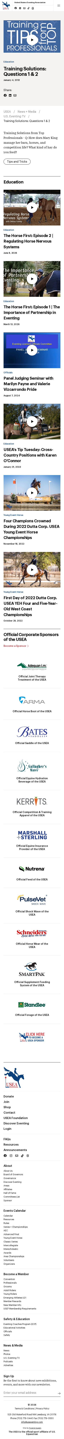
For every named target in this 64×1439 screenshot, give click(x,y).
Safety (7, 1335)
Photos (7, 1354)
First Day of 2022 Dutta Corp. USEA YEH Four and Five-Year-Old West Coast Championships (30, 606)
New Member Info (12, 1305)
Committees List (12, 1197)
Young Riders (10, 1294)
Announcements (15, 1150)
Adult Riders (10, 1290)
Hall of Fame (10, 1193)
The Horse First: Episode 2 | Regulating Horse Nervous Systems (28, 241)
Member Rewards (12, 1301)
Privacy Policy (42, 1409)
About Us (8, 1171)
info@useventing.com (32, 1422)
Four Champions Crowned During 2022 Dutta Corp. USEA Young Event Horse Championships (31, 529)
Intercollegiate (11, 1245)
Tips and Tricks (17, 161)
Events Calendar (15, 1210)
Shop (7, 1107)
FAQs (7, 1139)
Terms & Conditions (24, 1409)
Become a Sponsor (15, 646)
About (8, 1165)
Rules (6, 1223)
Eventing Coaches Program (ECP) (20, 1324)
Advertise (8, 1365)
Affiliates (8, 1189)
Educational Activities (14, 1328)
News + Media (27, 111)
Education (9, 62)
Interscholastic (11, 1249)
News (6, 1351)
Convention (9, 1279)
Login (7, 1128)
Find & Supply (35, 1428)
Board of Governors (13, 1174)
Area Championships (14, 1256)
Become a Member (16, 1274)
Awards (7, 1253)
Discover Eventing (16, 1123)
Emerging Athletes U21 (15, 1298)
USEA (7, 111)
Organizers (9, 1264)
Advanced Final (11, 1234)
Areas (6, 1186)
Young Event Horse (13, 515)
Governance (10, 1178)
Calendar (8, 1216)
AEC (6, 1231)
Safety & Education (17, 1319)
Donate (9, 1096)
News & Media (13, 1345)
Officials (8, 373)
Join (6, 1101)
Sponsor (8, 1200)
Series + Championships (16, 1227)
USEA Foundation (16, 1118)
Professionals (10, 1283)
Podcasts (8, 1361)
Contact (9, 1112)
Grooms (8, 1287)
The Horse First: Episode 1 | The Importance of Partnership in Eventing (32, 312)
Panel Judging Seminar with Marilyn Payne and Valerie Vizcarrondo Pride (28, 384)
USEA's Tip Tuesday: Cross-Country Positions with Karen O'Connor (30, 455)
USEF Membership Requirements (20, 1309)
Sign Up (9, 1376)
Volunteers (9, 1260)
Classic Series (11, 1242)
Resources (11, 1144)
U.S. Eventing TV (14, 116)
